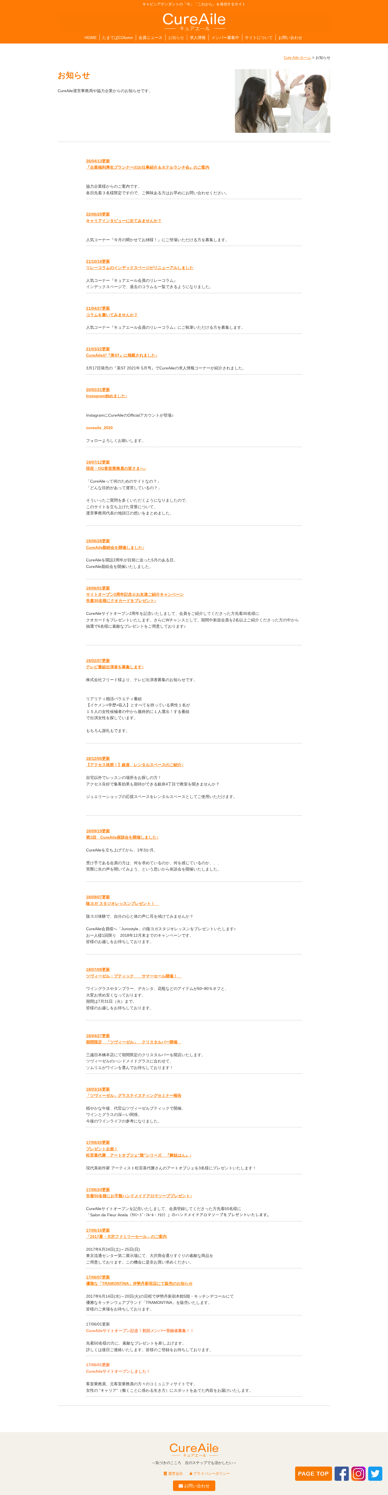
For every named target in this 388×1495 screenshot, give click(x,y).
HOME (91, 37)
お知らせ (176, 37)
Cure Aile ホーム (297, 58)
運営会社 (175, 1473)
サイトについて (259, 37)
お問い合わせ (290, 37)
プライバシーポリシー (211, 1473)
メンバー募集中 (225, 37)
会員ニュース (150, 37)
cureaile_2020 (99, 427)
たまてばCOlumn (117, 37)
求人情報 (198, 37)
